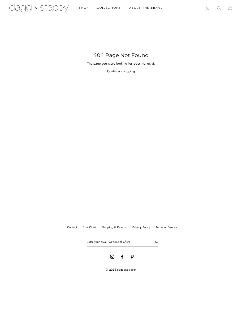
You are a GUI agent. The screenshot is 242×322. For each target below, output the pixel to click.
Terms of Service (166, 227)
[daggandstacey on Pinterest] (132, 256)
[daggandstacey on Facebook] (122, 256)
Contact (72, 227)
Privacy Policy (141, 227)
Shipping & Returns (114, 227)
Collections (109, 8)
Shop (84, 8)
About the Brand (146, 8)
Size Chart (89, 227)
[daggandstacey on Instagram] (112, 256)
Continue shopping (121, 71)
